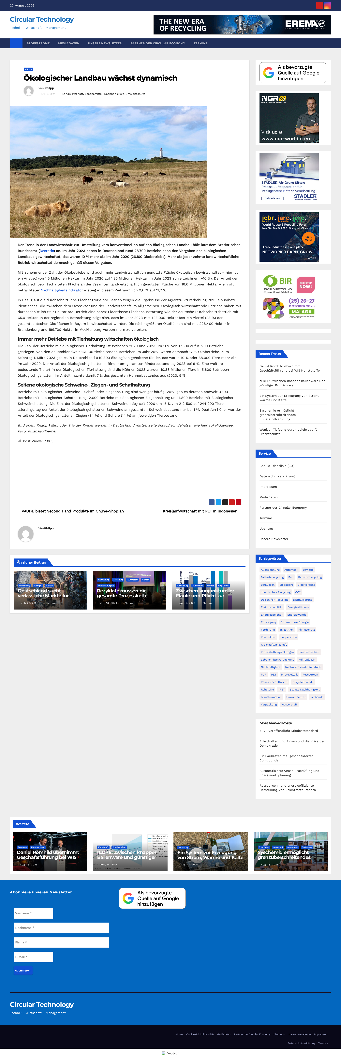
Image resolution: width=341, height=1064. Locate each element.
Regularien (223, 586)
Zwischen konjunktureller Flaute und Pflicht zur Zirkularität (205, 595)
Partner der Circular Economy (157, 43)
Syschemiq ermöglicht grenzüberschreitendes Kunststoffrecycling (277, 415)
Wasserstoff (289, 704)
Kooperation (289, 637)
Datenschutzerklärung (277, 476)
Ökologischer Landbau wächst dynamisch (100, 78)
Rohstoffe (267, 689)
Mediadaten (68, 43)
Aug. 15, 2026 (269, 864)
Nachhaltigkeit (114, 93)
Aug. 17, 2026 (189, 864)
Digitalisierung (302, 599)
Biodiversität (306, 584)
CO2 (298, 592)
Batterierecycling (272, 577)
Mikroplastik (307, 659)
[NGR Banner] (289, 118)
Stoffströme (38, 43)
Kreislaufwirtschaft (274, 644)
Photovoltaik (289, 674)
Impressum (268, 487)
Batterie (308, 569)
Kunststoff (132, 580)
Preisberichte (119, 847)
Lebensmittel (93, 93)
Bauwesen (268, 584)
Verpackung (269, 704)
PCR (263, 674)
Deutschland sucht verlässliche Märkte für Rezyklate (43, 595)
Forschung (118, 580)
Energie (37, 586)
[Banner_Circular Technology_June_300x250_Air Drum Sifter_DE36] (289, 177)
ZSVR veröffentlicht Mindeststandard (288, 731)
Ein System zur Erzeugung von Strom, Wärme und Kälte (210, 855)
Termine (201, 43)
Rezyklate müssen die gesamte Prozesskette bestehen (122, 595)
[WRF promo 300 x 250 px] (289, 237)
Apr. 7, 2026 (187, 603)
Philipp (49, 88)
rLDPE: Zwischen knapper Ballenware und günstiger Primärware (126, 857)
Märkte (28, 69)
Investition (286, 629)
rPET (282, 689)
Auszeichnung (270, 569)
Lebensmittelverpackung (277, 659)
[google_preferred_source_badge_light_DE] (292, 72)
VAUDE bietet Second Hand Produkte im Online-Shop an (72, 511)
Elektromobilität (272, 607)
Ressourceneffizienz (274, 682)
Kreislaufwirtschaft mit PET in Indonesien (201, 511)
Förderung (268, 629)
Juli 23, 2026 (29, 603)
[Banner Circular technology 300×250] (289, 296)
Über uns (266, 528)
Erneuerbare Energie (295, 622)
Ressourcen (310, 674)
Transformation (271, 697)
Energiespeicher (272, 614)
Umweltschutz (135, 93)
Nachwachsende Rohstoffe (303, 667)
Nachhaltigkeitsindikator (62, 290)
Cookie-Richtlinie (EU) (276, 466)
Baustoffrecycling (310, 577)
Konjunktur (268, 637)
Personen (22, 847)
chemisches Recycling (275, 592)
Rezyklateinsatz (303, 682)
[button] (330, 43)
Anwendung (24, 586)
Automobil (291, 569)
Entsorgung (268, 622)
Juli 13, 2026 (108, 603)
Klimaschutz (306, 629)
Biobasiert (286, 584)
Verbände (317, 697)
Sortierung (307, 847)
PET (273, 674)
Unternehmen (37, 847)
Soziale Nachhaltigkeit (305, 689)
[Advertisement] (130, 471)
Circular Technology (42, 19)
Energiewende (296, 614)
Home (179, 1034)
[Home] (16, 43)
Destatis (47, 251)
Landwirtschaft (72, 93)
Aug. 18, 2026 (28, 864)
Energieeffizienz (298, 607)
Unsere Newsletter (105, 43)
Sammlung (292, 847)
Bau (290, 577)
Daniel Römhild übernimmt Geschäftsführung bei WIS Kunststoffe (48, 857)
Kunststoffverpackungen (277, 652)
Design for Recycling (274, 599)
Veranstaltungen (106, 586)
